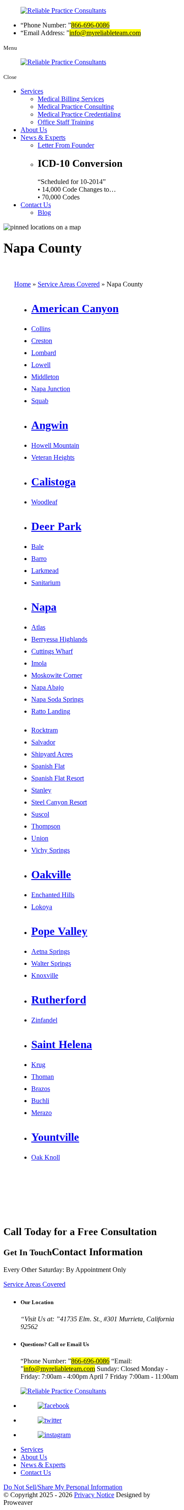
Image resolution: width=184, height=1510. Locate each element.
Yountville (55, 1137)
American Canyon (75, 308)
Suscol (40, 814)
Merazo (41, 1112)
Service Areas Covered (69, 284)
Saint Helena (61, 1044)
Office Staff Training (66, 122)
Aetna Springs (50, 951)
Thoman (42, 1076)
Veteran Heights (52, 457)
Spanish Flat (48, 766)
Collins (40, 328)
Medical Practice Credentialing (79, 114)
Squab (39, 400)
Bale (37, 546)
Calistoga (53, 482)
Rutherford (58, 1000)
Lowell (40, 364)
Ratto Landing (50, 711)
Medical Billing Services (71, 98)
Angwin (49, 425)
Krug (38, 1064)
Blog (44, 212)
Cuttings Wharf (52, 651)
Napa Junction (50, 388)
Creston (41, 340)
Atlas (38, 627)
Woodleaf (44, 502)
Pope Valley (59, 931)
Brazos (40, 1088)
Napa (43, 607)
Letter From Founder (66, 145)
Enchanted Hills (52, 894)
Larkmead (45, 570)
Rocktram (44, 730)
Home (22, 284)
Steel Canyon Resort (59, 802)
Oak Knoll (45, 1157)
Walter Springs (51, 963)
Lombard (43, 352)
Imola (39, 663)
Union (39, 838)
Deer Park (56, 526)
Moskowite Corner (56, 675)
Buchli (40, 1100)
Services (32, 91)
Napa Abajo (47, 687)
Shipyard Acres (52, 754)
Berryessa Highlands (59, 639)
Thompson (45, 826)
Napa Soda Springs (57, 699)
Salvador (43, 742)
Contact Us (36, 204)
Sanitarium (45, 582)
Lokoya (41, 906)
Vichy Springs (50, 850)
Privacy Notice (94, 1494)
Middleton (45, 376)
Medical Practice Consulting (76, 106)
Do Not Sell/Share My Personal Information (62, 1487)
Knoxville (44, 975)
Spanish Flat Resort (57, 778)
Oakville (51, 874)
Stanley (41, 790)
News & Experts (43, 137)
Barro (39, 558)
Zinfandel (44, 1020)
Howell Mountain (55, 445)
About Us (34, 129)
